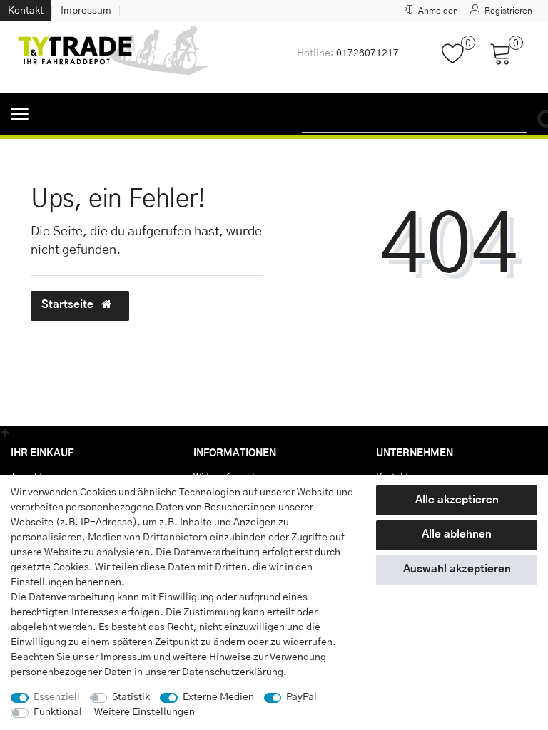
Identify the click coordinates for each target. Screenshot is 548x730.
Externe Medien (218, 697)
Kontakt (26, 11)
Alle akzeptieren (457, 500)
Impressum (86, 11)
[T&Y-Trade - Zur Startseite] (114, 57)
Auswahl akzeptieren (457, 569)
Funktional (58, 712)
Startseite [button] (68, 304)
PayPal (301, 697)
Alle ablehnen (457, 534)
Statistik (131, 697)
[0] (458, 61)
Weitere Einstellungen (144, 712)
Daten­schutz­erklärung (232, 672)
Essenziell (57, 697)
